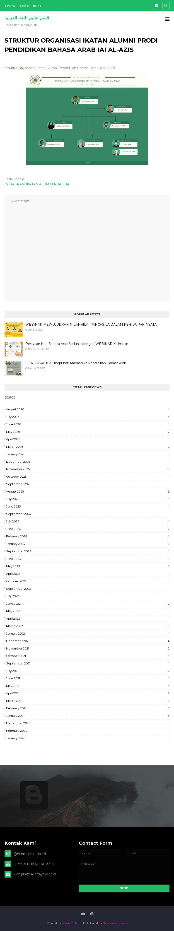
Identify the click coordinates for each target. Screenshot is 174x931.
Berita (37, 5)
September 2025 (87, 484)
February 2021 (87, 708)
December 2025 (87, 461)
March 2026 (87, 446)
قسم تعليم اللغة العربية (27, 17)
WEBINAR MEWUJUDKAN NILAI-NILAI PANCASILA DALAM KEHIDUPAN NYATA (91, 324)
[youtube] (156, 5)
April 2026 (87, 439)
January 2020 (87, 738)
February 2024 (87, 536)
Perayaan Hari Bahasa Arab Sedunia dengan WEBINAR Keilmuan (76, 344)
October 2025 (87, 476)
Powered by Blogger (85, 811)
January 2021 (87, 715)
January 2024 (87, 544)
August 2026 (87, 409)
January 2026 (87, 454)
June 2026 (87, 424)
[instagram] (165, 5)
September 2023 (87, 551)
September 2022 (87, 588)
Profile (24, 5)
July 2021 (87, 671)
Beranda (10, 5)
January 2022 (87, 633)
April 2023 (87, 573)
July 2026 (87, 417)
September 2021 (87, 663)
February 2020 (87, 730)
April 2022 (87, 618)
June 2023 (87, 559)
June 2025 (87, 506)
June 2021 (87, 678)
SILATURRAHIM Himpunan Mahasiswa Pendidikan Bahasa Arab (75, 363)
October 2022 (87, 581)
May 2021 (87, 686)
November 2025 (87, 469)
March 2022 (87, 626)
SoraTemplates (71, 923)
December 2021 (87, 641)
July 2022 (87, 596)
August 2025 (87, 491)
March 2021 (87, 700)
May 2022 (87, 611)
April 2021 (87, 693)
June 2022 (87, 603)
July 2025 (87, 499)
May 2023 (87, 566)
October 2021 (87, 656)
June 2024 (87, 529)
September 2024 (87, 514)
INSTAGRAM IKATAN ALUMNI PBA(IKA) (37, 184)
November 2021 (87, 648)
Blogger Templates (115, 923)
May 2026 (87, 431)
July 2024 (87, 521)
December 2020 (87, 723)
